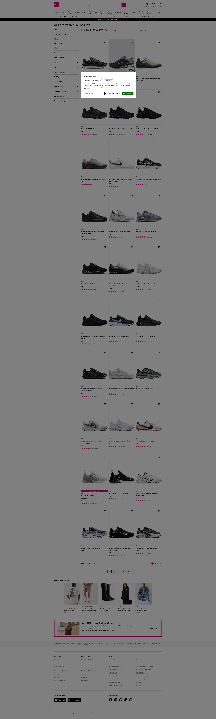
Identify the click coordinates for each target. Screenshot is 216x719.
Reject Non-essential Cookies (112, 93)
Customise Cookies (88, 93)
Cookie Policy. (109, 80)
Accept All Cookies (127, 93)
